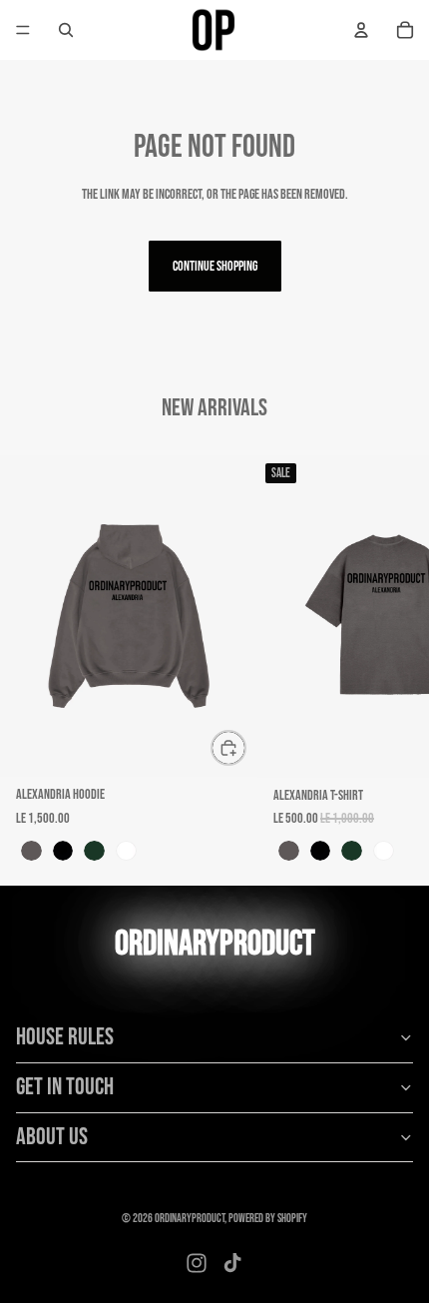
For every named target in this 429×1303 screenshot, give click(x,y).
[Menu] (23, 30)
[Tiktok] (232, 1263)
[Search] (66, 30)
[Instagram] (197, 1263)
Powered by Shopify (267, 1218)
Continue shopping (215, 266)
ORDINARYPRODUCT (189, 1218)
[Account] (361, 30)
